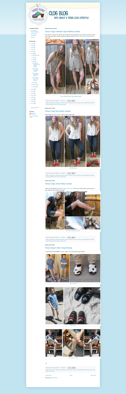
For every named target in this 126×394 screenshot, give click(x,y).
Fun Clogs (70, 102)
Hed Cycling (34, 33)
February (34, 84)
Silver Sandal (91, 102)
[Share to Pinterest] (74, 101)
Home (71, 375)
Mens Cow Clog (73, 283)
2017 (32, 49)
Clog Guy (33, 113)
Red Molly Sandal (56, 114)
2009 (32, 99)
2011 (32, 95)
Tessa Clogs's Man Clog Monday (58, 248)
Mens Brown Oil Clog (73, 357)
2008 (32, 101)
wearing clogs (63, 104)
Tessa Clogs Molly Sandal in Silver (73, 230)
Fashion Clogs (64, 102)
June (33, 59)
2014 (32, 89)
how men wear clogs (53, 369)
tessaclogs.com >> (35, 107)
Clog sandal (58, 102)
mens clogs (87, 369)
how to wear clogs (76, 102)
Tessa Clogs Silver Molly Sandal (58, 184)
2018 (32, 47)
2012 (32, 93)
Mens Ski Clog (73, 325)
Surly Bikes (33, 35)
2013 (32, 91)
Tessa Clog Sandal (49, 104)
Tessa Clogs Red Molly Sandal (57, 111)
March (33, 82)
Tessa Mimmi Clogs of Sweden (35, 31)
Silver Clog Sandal (84, 102)
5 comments (62, 367)
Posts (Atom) (54, 377)
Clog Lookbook (52, 102)
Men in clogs (73, 369)
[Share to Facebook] (73, 101)
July (33, 57)
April (33, 61)
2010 (32, 97)
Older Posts (93, 375)
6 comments (62, 173)
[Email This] (68, 101)
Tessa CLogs (57, 104)
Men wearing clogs (80, 369)
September (35, 55)
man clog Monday (61, 369)
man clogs (68, 369)
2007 (32, 103)
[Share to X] (71, 101)
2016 (32, 51)
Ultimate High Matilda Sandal (82, 36)
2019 (32, 45)
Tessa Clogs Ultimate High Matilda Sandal (62, 31)
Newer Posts (48, 375)
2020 (32, 43)
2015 (32, 53)
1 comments (62, 100)
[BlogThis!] (69, 101)
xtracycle (33, 37)
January (34, 86)
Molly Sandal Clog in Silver (66, 188)
